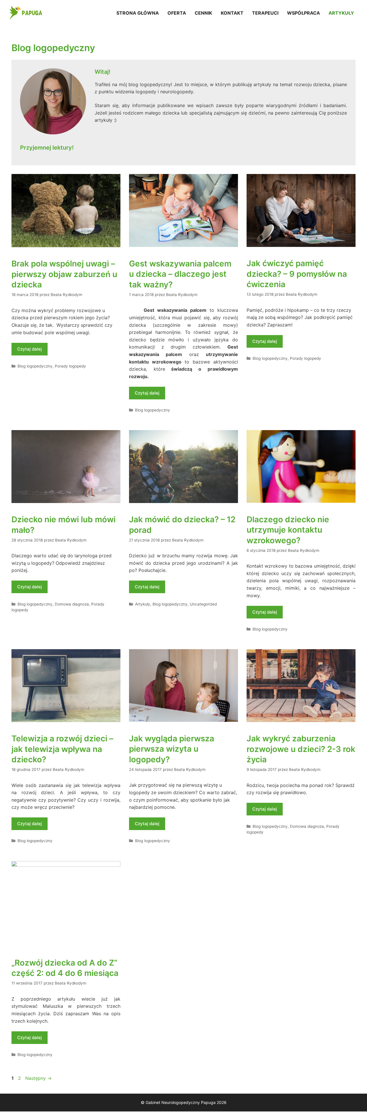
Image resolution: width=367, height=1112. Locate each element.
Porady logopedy (70, 366)
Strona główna (137, 13)
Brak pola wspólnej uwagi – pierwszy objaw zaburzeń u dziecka (64, 274)
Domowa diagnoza (72, 604)
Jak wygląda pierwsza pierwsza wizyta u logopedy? (171, 749)
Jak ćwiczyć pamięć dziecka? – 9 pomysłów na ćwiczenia (297, 273)
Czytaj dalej (29, 349)
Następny (38, 1078)
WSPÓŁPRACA (303, 13)
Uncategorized (203, 604)
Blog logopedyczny (34, 366)
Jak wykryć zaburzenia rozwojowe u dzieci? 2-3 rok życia (301, 749)
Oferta (176, 13)
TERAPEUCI (265, 13)
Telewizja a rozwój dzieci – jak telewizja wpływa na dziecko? (62, 749)
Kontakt (232, 13)
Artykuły (142, 604)
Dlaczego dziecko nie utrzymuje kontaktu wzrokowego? (288, 530)
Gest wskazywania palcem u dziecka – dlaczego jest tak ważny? (180, 274)
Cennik (203, 13)
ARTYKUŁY (341, 13)
